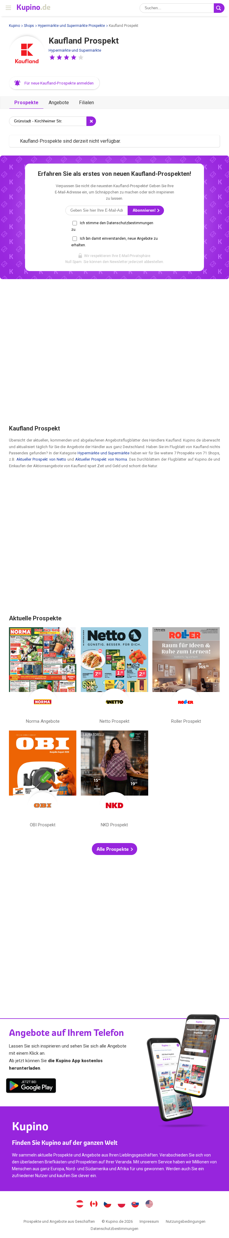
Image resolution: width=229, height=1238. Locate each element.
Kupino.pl (121, 1204)
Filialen (86, 102)
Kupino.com (149, 1204)
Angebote (59, 102)
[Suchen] (219, 8)
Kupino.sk (135, 1204)
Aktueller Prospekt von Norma (101, 459)
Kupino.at (79, 1204)
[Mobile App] (31, 1086)
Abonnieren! (145, 210)
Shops (29, 26)
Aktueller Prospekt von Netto (41, 459)
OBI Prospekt (42, 780)
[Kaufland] (27, 54)
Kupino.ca (93, 1204)
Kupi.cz (107, 1204)
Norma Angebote (42, 677)
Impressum (149, 1221)
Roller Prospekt (186, 677)
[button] (52, 57)
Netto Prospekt (114, 677)
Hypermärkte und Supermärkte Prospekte (71, 26)
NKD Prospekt (114, 780)
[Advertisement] (114, 351)
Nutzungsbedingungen (185, 1221)
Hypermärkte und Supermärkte (75, 50)
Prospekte (26, 102)
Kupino (14, 26)
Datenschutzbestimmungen (114, 1228)
